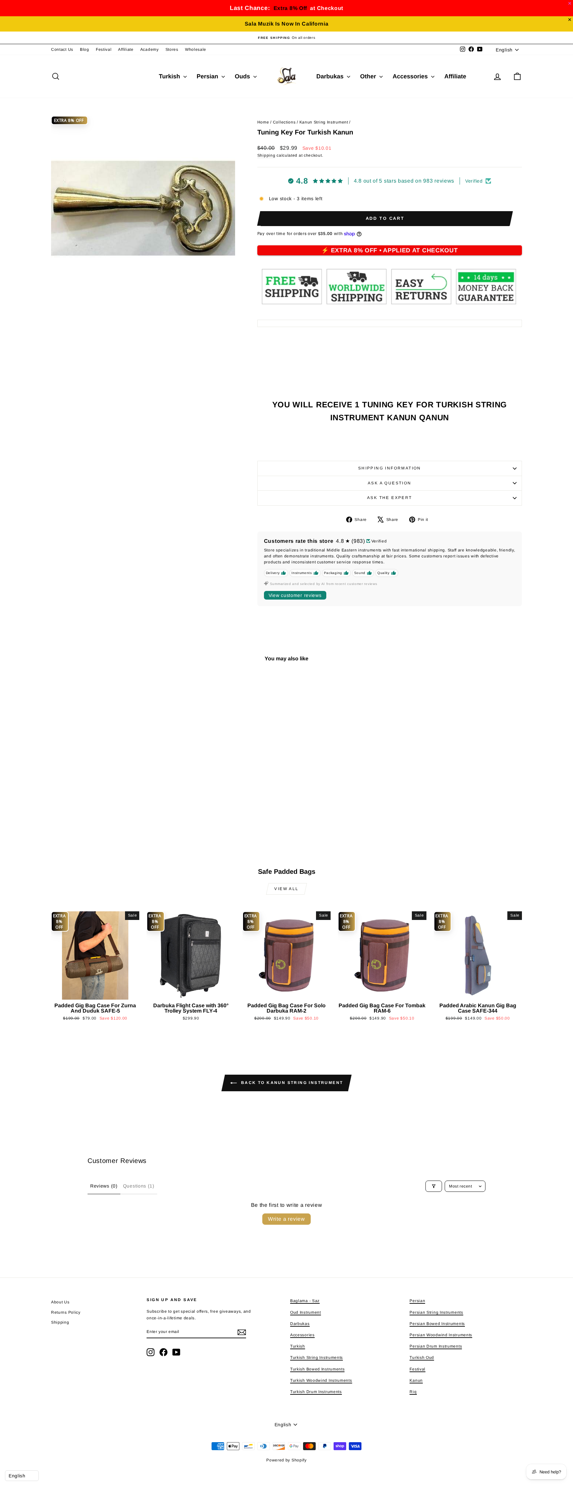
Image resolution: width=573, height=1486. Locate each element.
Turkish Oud (422, 1357)
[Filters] (433, 1186)
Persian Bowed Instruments (437, 1323)
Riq (413, 1391)
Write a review (286, 1219)
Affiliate (125, 49)
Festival (104, 49)
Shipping (266, 155)
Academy (149, 49)
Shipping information (389, 468)
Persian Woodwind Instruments (441, 1335)
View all (286, 888)
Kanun (416, 1380)
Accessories (411, 76)
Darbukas (330, 76)
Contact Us (62, 49)
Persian (208, 76)
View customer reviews (295, 595)
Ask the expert (389, 497)
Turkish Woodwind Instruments (321, 1380)
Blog (84, 49)
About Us (60, 1302)
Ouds (243, 76)
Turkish (170, 76)
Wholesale (195, 49)
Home (263, 122)
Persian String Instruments (436, 1312)
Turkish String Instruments (316, 1357)
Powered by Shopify (286, 1460)
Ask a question (390, 483)
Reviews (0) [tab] (104, 1186)
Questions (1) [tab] (139, 1186)
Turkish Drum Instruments (316, 1391)
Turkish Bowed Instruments (317, 1369)
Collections (284, 122)
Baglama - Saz (305, 1300)
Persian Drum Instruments (436, 1346)
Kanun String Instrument (323, 122)
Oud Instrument (305, 1312)
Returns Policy (66, 1312)
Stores (171, 49)
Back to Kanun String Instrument (291, 1083)
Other (369, 76)
